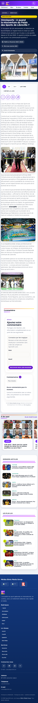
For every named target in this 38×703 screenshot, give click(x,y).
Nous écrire (4, 651)
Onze (32, 7)
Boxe (3, 623)
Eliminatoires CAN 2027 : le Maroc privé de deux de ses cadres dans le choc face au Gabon (24, 554)
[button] (33, 149)
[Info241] (5, 584)
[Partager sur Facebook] (3, 97)
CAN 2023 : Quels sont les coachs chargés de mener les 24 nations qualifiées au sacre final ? (15, 446)
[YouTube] (20, 666)
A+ (9, 86)
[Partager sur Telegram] (18, 97)
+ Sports (4, 608)
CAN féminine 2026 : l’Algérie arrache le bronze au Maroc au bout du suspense (23, 544)
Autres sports (5, 617)
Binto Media (5, 640)
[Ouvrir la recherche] (34, 3)
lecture (23, 86)
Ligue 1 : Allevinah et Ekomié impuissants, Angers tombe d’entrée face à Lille (22, 494)
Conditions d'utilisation (30, 694)
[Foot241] (14, 584)
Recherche (4, 648)
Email (10, 359)
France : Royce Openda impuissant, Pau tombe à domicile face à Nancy (23, 502)
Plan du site (4, 654)
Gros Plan (13, 12)
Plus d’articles (31, 417)
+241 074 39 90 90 (5, 683)
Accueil (4, 12)
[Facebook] (4, 666)
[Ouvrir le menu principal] (3, 3)
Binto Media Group (15, 403)
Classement (4, 7)
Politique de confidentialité (7, 694)
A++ (15, 86)
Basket (3, 620)
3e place (18, 7)
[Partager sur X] (8, 97)
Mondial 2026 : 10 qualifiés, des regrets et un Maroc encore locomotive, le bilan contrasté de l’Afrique (23, 533)
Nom (10, 350)
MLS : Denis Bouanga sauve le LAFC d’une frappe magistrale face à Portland (23, 476)
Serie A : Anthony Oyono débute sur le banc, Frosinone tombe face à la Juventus (23, 485)
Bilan (11, 7)
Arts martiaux (5, 611)
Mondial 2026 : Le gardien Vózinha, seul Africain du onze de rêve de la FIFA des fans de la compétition (24, 564)
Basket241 (4, 637)
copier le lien (9, 91)
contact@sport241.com (11, 669)
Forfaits (26, 7)
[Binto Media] (23, 584)
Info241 (3, 631)
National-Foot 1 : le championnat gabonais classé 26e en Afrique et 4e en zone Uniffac (24, 523)
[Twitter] (9, 666)
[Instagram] (15, 666)
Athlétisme (4, 614)
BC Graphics (27, 405)
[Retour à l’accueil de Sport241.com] (7, 3)
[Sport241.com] (3, 592)
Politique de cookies (19, 694)
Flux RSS (4, 657)
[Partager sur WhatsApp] (13, 97)
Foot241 (4, 634)
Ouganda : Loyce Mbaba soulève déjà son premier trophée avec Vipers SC (23, 467)
